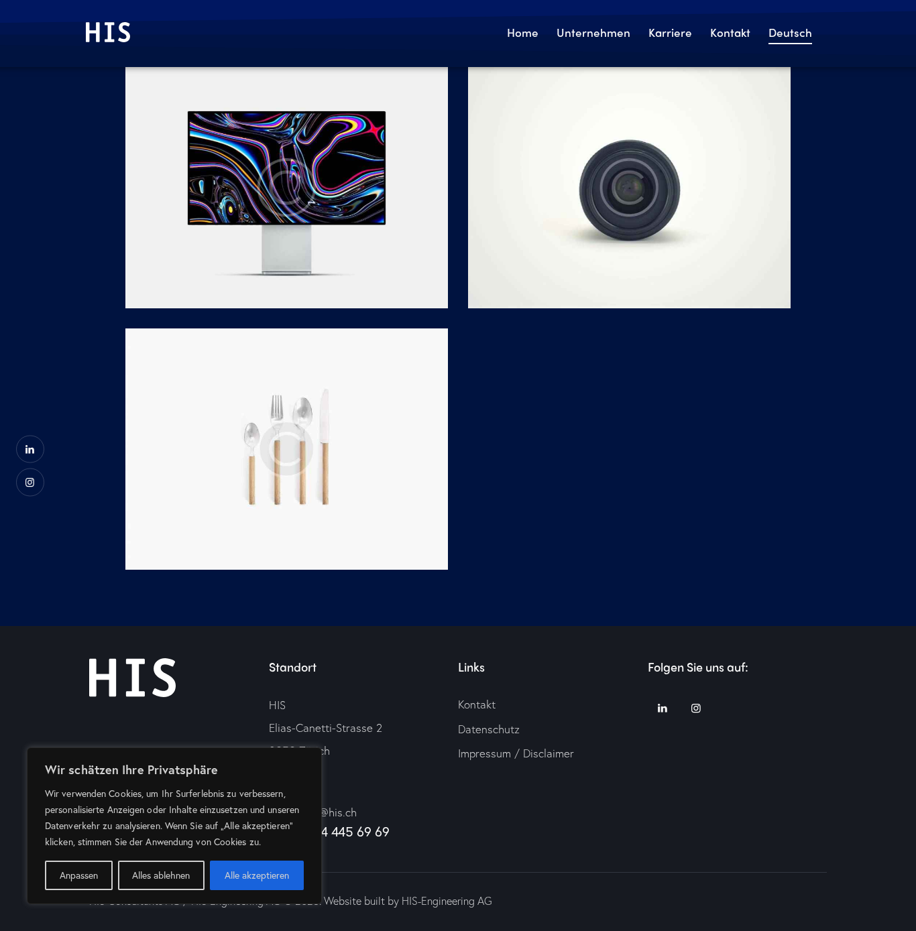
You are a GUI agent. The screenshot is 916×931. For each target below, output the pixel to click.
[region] (174, 825)
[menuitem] (790, 33)
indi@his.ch (329, 812)
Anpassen (79, 875)
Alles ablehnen (161, 875)
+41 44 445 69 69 (340, 831)
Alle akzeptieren (257, 875)
